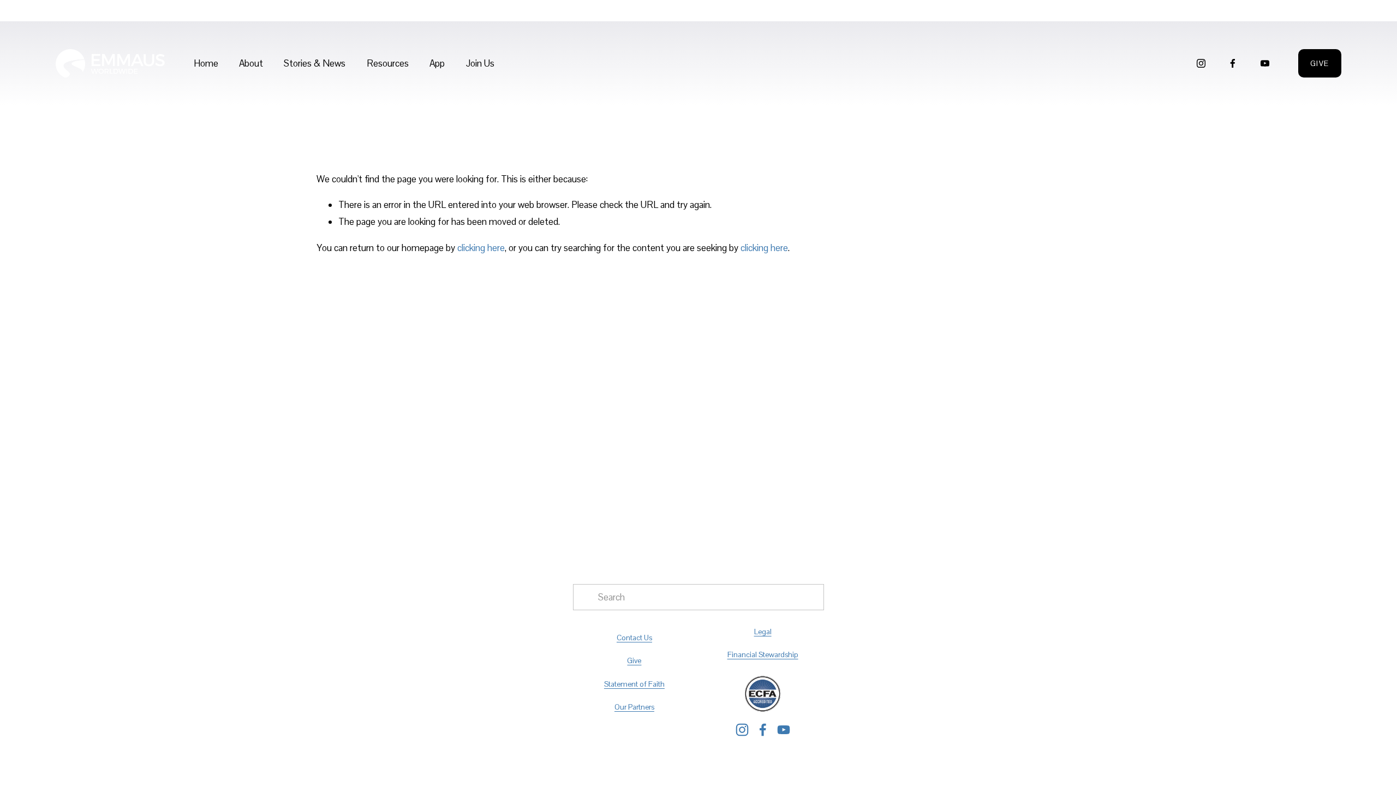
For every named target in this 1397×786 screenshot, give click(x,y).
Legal (763, 631)
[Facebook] (1232, 63)
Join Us (480, 63)
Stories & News (314, 63)
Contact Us (634, 637)
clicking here (481, 248)
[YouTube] (1264, 63)
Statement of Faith (634, 684)
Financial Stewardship (762, 654)
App (437, 63)
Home (206, 63)
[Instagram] (1201, 63)
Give (1319, 63)
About (251, 63)
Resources (388, 63)
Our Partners (634, 707)
